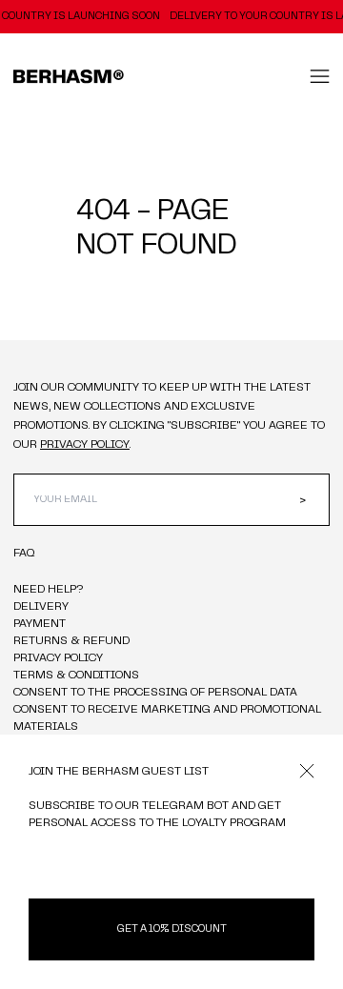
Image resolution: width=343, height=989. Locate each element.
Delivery (41, 607)
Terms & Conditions (76, 675)
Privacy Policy (58, 658)
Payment (39, 624)
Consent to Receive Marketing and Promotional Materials (168, 718)
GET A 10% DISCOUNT (172, 929)
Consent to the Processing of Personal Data (155, 692)
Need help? (50, 590)
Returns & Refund (71, 641)
